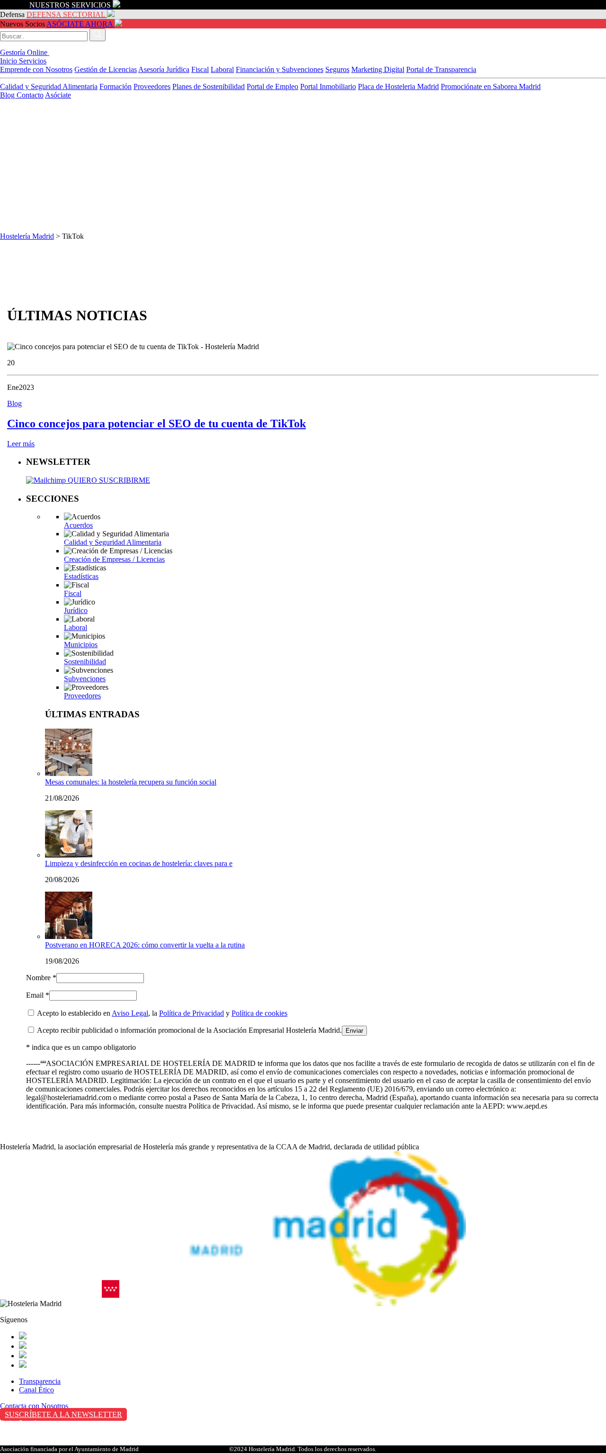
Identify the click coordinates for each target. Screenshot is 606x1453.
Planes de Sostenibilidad (208, 86)
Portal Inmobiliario (328, 86)
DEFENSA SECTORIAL (66, 14)
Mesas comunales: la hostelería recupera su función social (130, 782)
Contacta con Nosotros (34, 1406)
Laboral (222, 69)
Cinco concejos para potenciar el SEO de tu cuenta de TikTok (156, 423)
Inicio (9, 61)
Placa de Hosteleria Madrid (398, 86)
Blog (8, 95)
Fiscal (200, 69)
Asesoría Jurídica (163, 69)
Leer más (21, 444)
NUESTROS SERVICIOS (70, 5)
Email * (37, 995)
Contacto (30, 95)
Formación (115, 86)
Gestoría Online (24, 52)
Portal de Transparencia (441, 69)
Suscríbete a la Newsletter (63, 1414)
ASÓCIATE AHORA (79, 24)
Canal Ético (36, 1390)
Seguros (337, 69)
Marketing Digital (377, 69)
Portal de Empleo (272, 86)
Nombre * (41, 978)
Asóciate (58, 95)
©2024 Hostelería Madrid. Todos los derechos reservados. (302, 1449)
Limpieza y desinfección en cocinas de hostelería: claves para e (138, 863)
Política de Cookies (29, 1443)
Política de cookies (259, 1013)
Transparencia (40, 1381)
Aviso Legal (130, 1013)
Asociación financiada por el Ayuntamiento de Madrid (69, 1449)
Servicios (32, 61)
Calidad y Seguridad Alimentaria (49, 86)
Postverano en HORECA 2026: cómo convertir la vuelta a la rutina (145, 945)
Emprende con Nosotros (36, 69)
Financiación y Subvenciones (279, 69)
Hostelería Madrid (27, 236)
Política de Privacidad (191, 1013)
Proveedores (152, 86)
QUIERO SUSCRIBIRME (108, 480)
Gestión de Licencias (105, 69)
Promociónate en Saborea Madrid (491, 86)
